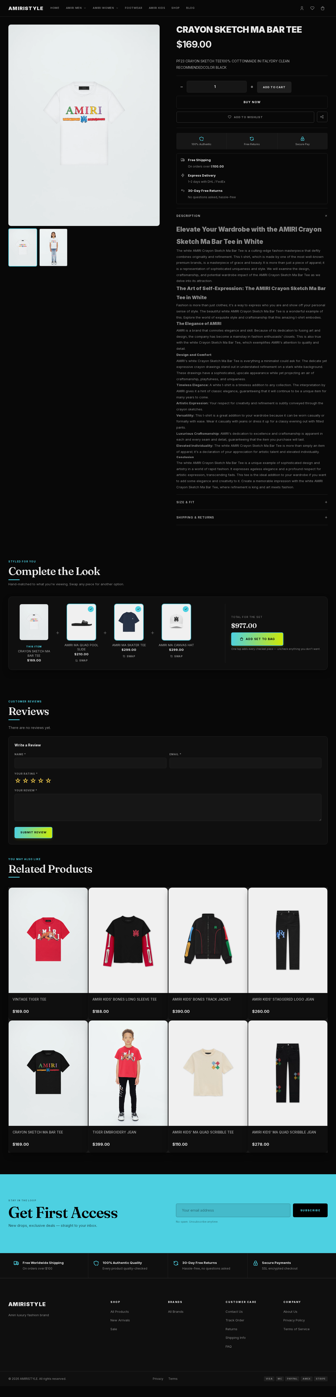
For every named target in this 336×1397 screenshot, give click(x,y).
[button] (252, 215)
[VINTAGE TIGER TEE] (48, 940)
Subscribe (310, 1210)
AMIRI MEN (74, 8)
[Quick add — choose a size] (162, 965)
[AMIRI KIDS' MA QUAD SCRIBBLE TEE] (208, 1073)
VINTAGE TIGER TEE (29, 999)
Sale (113, 1329)
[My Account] (302, 8)
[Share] (322, 117)
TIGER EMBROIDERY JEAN (114, 1132)
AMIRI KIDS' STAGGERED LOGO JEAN (283, 999)
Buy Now (252, 102)
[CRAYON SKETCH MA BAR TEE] (48, 1073)
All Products (119, 1311)
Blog (190, 8)
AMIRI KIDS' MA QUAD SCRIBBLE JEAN (284, 1132)
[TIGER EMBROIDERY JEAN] (128, 1073)
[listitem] (22, 247)
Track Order (235, 1320)
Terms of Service (296, 1329)
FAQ (229, 1346)
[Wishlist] (312, 8)
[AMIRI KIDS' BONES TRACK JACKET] (208, 940)
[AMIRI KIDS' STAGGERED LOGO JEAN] (287, 940)
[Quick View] (82, 976)
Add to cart (274, 87)
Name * (20, 754)
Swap (83, 660)
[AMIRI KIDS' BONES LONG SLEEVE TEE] (128, 940)
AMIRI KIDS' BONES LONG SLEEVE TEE (124, 999)
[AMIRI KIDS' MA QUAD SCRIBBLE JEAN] (287, 1073)
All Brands (175, 1311)
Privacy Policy (294, 1320)
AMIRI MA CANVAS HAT (176, 645)
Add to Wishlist (248, 117)
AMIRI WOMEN (103, 8)
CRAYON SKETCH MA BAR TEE (38, 1132)
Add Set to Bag (260, 639)
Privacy (158, 1379)
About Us (290, 1311)
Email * (175, 754)
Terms (173, 1379)
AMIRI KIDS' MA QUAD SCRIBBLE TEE (203, 1132)
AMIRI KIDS (157, 8)
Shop (175, 8)
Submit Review (33, 832)
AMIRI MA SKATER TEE (129, 645)
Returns (231, 1329)
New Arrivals (120, 1320)
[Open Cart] (323, 8)
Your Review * (26, 790)
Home (55, 8)
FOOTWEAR (133, 8)
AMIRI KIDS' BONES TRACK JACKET (201, 999)
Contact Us (234, 1311)
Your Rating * (26, 773)
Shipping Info (236, 1338)
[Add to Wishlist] (80, 895)
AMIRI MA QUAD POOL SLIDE (81, 647)
